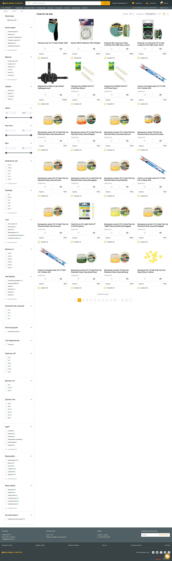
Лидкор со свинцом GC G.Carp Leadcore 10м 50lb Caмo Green (150, 44)
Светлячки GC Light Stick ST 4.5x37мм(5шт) (83, 225)
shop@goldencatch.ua (8, 539)
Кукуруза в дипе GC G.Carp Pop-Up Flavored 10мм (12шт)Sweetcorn (53, 133)
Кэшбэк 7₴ (144, 58)
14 (122, 300)
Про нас (104, 545)
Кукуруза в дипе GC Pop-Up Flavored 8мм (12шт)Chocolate (150, 133)
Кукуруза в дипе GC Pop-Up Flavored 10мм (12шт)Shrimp (116, 271)
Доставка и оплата (7, 545)
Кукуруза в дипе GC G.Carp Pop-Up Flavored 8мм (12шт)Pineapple (86, 179)
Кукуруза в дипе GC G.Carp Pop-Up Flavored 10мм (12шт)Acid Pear (86, 271)
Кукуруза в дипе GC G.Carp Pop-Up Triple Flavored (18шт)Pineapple (119, 225)
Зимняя (67, 8)
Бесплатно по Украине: (146, 7)
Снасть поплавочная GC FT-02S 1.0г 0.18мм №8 (52, 271)
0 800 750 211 (6, 535)
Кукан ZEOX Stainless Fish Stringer (85, 43)
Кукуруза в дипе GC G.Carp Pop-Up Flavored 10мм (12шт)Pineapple (152, 225)
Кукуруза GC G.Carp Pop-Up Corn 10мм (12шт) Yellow (151, 271)
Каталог (14, 11)
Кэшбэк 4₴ (44, 150)
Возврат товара (40, 545)
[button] (137, 3)
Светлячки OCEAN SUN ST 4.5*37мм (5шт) (115, 87)
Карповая (19, 8)
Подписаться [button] (163, 535)
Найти (105, 3)
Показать (125, 14)
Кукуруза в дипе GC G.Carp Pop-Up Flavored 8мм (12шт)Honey (53, 225)
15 (126, 300)
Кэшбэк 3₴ (144, 104)
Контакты (167, 545)
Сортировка (140, 14)
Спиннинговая (29, 8)
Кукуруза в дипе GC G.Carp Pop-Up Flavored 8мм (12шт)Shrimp (119, 179)
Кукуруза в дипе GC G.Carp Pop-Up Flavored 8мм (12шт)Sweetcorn (119, 133)
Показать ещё (102, 294)
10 (115, 300)
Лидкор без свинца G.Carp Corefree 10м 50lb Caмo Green (117, 44)
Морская (50, 8)
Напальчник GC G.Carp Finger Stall (53, 43)
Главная (6, 11)
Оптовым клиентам (136, 545)
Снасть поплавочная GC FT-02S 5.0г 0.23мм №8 (151, 179)
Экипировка (75, 8)
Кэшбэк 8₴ (77, 58)
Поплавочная (41, 8)
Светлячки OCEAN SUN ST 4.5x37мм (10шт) (82, 87)
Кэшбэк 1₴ (110, 104)
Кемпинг (85, 8)
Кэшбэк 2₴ (77, 104)
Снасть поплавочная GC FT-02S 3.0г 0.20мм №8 (151, 87)
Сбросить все (12, 20)
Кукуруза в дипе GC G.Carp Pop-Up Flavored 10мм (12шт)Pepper (86, 133)
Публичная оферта (73, 545)
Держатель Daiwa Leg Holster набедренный (51, 87)
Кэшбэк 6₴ (44, 58)
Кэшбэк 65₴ (45, 104)
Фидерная (59, 8)
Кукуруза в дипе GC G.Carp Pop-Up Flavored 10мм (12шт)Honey (53, 179)
